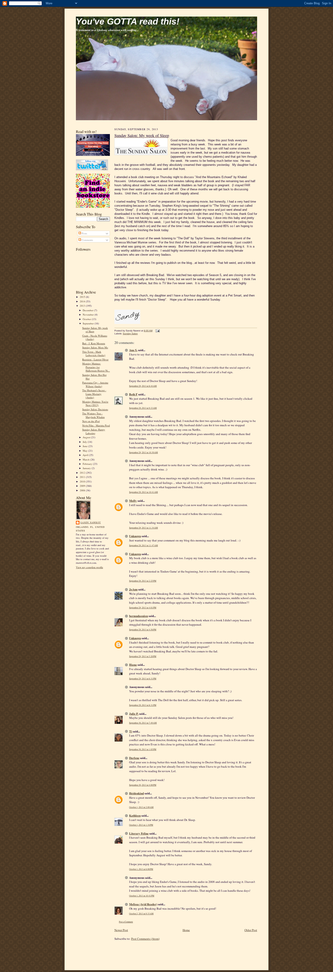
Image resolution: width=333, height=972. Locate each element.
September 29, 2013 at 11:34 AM (143, 527)
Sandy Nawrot (90, 522)
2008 (83, 490)
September (88, 323)
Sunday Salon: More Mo (95, 347)
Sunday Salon (130, 333)
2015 (83, 297)
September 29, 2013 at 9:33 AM (143, 407)
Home (186, 930)
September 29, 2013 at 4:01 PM (142, 607)
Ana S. (133, 350)
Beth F (133, 394)
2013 (83, 305)
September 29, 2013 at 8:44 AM (143, 385)
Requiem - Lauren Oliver (95, 359)
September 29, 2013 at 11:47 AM (143, 545)
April (86, 455)
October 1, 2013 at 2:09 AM (141, 807)
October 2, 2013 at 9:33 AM (141, 913)
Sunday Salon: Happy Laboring (93, 431)
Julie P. (133, 713)
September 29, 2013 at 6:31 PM (142, 678)
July (85, 441)
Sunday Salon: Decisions (95, 409)
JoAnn (133, 589)
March (86, 459)
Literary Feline (139, 833)
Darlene (134, 758)
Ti (130, 731)
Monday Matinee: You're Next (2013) (95, 403)
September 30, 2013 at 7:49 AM (143, 722)
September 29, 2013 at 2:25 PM (142, 580)
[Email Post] (157, 330)
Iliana (133, 664)
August (87, 437)
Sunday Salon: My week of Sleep (141, 135)
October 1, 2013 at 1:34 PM (141, 824)
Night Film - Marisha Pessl (96, 425)
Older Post (250, 930)
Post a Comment (126, 921)
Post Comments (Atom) (145, 939)
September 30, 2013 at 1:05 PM (142, 749)
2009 (83, 485)
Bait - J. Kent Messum (93, 343)
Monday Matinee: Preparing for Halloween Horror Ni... (96, 367)
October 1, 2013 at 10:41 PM (141, 895)
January (87, 468)
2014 (83, 301)
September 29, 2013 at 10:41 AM (143, 492)
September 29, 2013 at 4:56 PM (142, 629)
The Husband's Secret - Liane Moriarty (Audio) (94, 394)
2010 (83, 481)
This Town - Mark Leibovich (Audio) (93, 353)
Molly (133, 500)
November (88, 314)
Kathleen (135, 815)
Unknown (135, 536)
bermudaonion (138, 616)
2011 (83, 477)
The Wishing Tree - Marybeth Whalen (93, 415)
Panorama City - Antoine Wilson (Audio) (95, 384)
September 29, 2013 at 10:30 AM (143, 452)
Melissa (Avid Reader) (143, 904)
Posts (84, 233)
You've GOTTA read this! (127, 21)
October (87, 319)
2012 (83, 472)
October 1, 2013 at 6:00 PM (141, 869)
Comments (87, 240)
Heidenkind (136, 793)
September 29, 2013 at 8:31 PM (142, 705)
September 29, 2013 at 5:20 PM (142, 656)
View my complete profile (89, 567)
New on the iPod (91, 421)
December (88, 310)
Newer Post (121, 930)
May (85, 450)
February (88, 463)
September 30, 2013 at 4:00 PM (142, 784)
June (85, 446)
